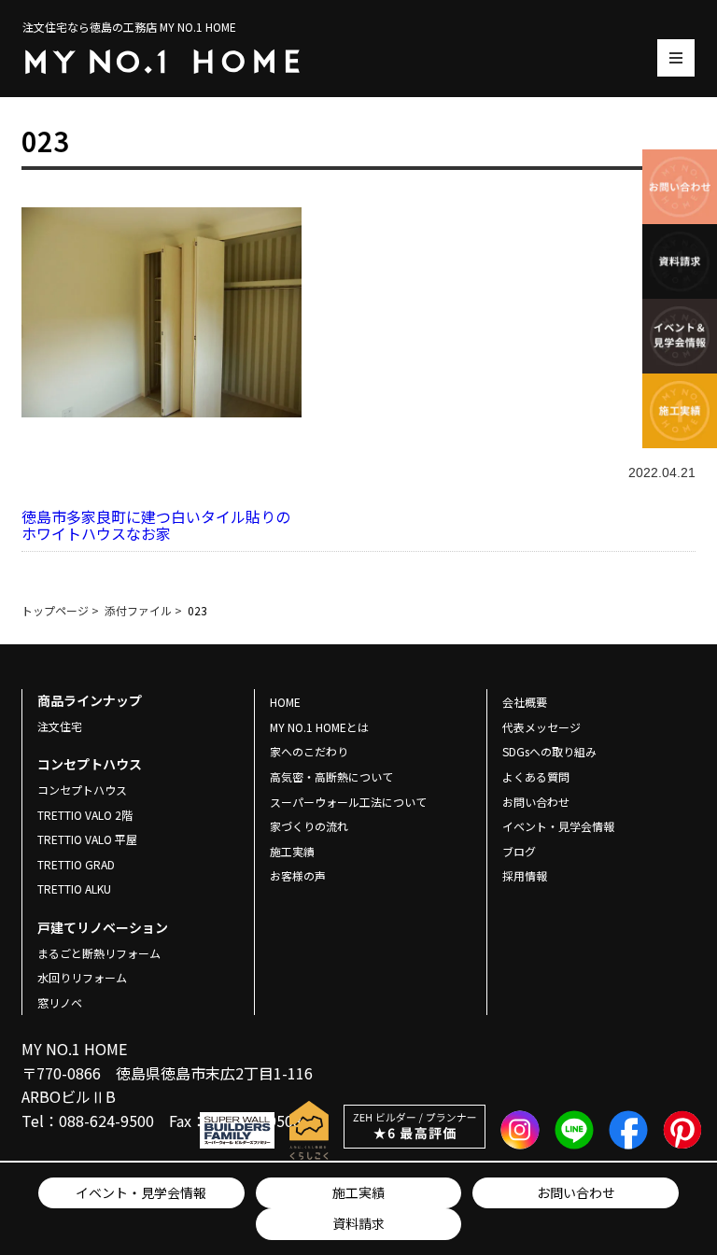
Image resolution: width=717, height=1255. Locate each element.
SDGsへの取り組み (549, 751)
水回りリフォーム (82, 977)
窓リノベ (59, 1002)
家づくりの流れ (309, 826)
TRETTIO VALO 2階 (85, 815)
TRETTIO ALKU (74, 888)
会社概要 (524, 702)
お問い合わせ (576, 1192)
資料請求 (358, 1223)
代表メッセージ (541, 727)
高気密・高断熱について (331, 776)
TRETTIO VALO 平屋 (87, 839)
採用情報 (524, 875)
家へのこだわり (309, 751)
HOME (285, 702)
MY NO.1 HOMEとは (319, 727)
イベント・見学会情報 (141, 1192)
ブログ (519, 851)
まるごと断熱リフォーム (99, 953)
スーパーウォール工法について (348, 802)
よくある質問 (535, 776)
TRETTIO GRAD (76, 864)
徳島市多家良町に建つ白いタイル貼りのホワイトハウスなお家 (155, 524)
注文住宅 (59, 726)
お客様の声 (298, 875)
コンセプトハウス (82, 789)
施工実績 (358, 1192)
